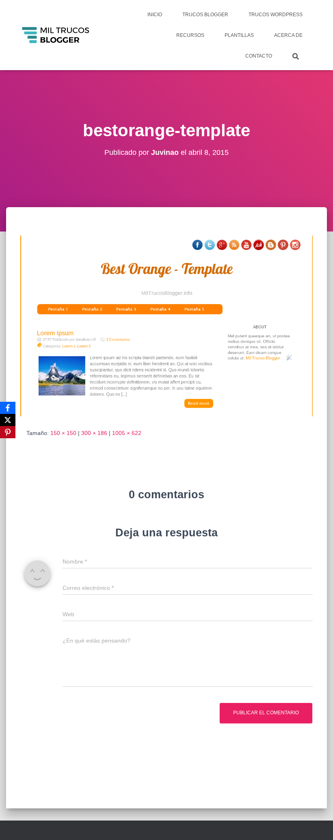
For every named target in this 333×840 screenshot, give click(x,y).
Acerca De (288, 35)
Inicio (154, 14)
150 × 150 (63, 433)
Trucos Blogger (205, 14)
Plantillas (239, 35)
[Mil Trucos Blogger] (56, 35)
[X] (7, 420)
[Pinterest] (7, 432)
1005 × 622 (126, 433)
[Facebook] (7, 408)
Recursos (190, 35)
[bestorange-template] (166, 325)
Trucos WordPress (276, 14)
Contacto (258, 56)
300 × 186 (94, 433)
